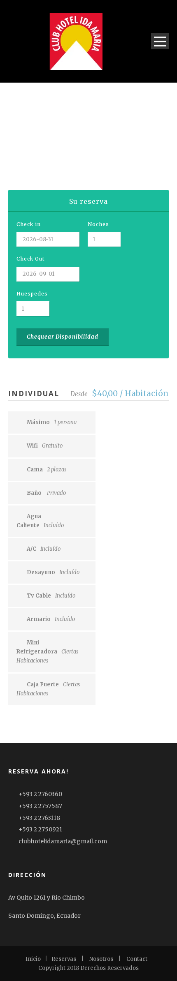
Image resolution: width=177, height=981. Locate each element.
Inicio (33, 959)
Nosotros (101, 959)
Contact (136, 959)
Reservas (63, 959)
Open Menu (160, 41)
